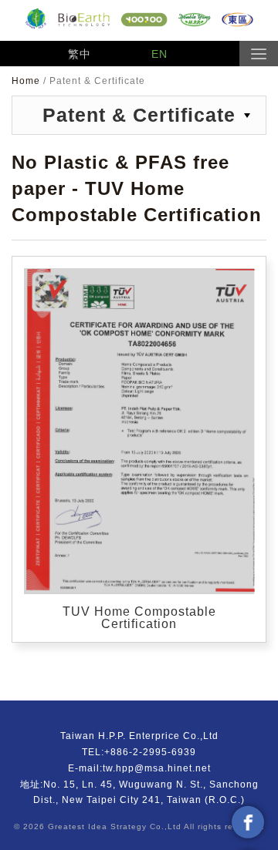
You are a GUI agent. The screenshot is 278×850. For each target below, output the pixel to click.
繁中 (79, 54)
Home (27, 81)
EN (159, 54)
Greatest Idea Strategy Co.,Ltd (114, 826)
